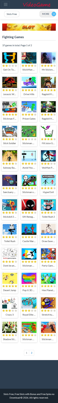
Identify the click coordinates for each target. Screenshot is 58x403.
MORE (45, 13)
